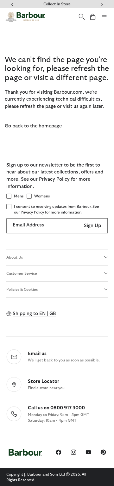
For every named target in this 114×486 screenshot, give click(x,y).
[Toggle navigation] (104, 16)
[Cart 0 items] (93, 16)
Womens (42, 196)
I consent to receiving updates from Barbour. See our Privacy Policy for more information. (56, 209)
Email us (37, 353)
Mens (18, 196)
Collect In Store (57, 4)
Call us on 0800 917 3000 (56, 408)
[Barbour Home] (25, 16)
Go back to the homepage (33, 126)
